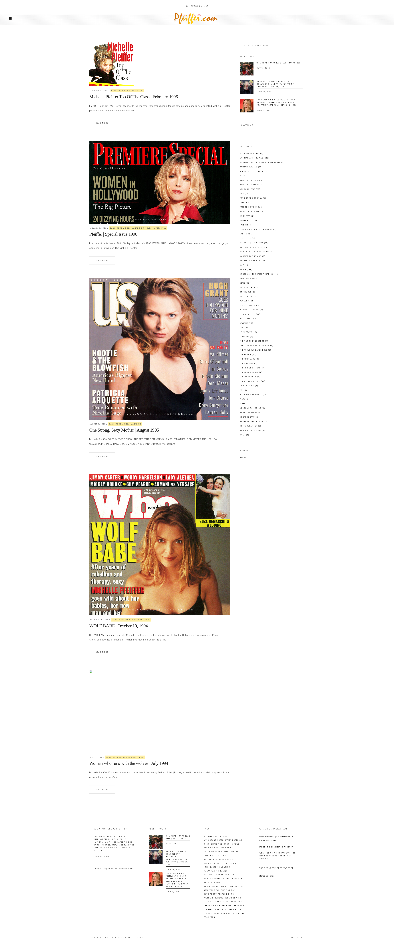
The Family (248, 354)
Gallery (222, 855)
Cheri (245, 176)
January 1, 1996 (98, 228)
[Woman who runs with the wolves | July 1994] (159, 711)
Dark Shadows (250, 189)
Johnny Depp (211, 867)
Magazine (224, 867)
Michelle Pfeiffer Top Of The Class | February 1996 (133, 96)
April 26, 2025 (264, 92)
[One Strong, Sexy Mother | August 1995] (159, 349)
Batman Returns (251, 167)
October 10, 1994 (99, 620)
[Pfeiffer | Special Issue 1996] (159, 182)
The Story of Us (250, 377)
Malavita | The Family (254, 243)
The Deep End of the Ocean (256, 345)
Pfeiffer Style (250, 314)
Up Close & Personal (154, 228)
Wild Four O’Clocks (252, 430)
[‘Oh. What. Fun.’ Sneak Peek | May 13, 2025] (246, 68)
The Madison (248, 363)
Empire (229, 848)
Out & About (210, 894)
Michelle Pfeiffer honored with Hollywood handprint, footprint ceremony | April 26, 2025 (275, 84)
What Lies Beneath (252, 412)
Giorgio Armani (212, 859)
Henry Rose (248, 220)
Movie (246, 269)
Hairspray (247, 216)
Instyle (220, 863)
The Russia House (251, 372)
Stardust (246, 336)
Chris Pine (216, 844)
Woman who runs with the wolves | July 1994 (128, 763)
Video (245, 399)
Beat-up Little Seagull (254, 171)
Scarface (247, 328)
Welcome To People (252, 408)
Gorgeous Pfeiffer (252, 211)
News (245, 283)
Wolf (148, 620)
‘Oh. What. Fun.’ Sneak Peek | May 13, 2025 (279, 63)
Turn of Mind (249, 386)
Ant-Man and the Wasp (254, 158)
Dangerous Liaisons (253, 180)
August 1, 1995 (98, 424)
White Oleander (250, 426)
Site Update (248, 332)
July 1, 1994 (96, 757)
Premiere (208, 898)
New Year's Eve (250, 278)
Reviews (246, 323)
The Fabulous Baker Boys (255, 350)
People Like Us (250, 305)
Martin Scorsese (213, 879)
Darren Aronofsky (214, 848)
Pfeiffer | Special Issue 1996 (113, 234)
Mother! (247, 265)
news (241, 886)
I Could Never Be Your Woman (258, 229)
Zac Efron (209, 917)
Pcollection (249, 301)
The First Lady (249, 359)
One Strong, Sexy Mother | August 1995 (124, 430)
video (224, 913)
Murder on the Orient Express (259, 274)
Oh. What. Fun (249, 287)
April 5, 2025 (263, 110)
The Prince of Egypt (252, 368)
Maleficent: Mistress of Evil (219, 875)
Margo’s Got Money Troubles (258, 252)
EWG (244, 194)
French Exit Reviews (253, 207)
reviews (219, 898)
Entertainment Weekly (216, 852)
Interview (230, 863)
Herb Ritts (209, 863)
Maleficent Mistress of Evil (258, 247)
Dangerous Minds (121, 90)
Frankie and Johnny (253, 198)
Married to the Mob (252, 256)
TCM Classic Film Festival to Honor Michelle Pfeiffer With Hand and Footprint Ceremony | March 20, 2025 (277, 102)
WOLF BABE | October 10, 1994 (118, 625)
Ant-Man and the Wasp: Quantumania (262, 162)
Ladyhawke (248, 234)
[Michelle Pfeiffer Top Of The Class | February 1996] (111, 64)
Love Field (247, 238)
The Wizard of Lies (252, 381)
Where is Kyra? (250, 417)
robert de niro (233, 898)
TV (243, 390)
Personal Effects (251, 310)
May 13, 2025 (263, 68)
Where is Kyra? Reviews (254, 421)
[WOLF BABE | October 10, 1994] (159, 545)
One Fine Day (249, 296)
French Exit (249, 202)
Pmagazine (137, 90)
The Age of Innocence (254, 341)
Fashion (234, 852)
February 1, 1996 (99, 90)
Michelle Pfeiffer (252, 261)
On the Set (247, 292)
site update (210, 902)
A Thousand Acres (251, 153)
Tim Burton (210, 913)
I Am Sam (246, 225)
